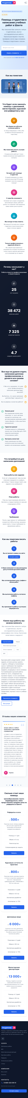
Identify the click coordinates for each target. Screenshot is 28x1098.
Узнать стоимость (13, 53)
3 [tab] (12, 785)
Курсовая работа (7, 641)
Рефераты (4, 1058)
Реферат (18, 641)
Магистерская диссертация (9, 645)
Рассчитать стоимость (10, 698)
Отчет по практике (7, 649)
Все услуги (6, 703)
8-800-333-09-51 (19, 57)
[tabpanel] (14, 749)
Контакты (3, 1074)
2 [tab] (9, 785)
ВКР (4, 653)
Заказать (14, 853)
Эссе (18, 649)
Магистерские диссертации (8, 1052)
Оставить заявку (14, 557)
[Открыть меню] (25, 2)
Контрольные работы (6, 1060)
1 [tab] (6, 785)
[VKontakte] (2, 1038)
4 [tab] (15, 785)
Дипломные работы (6, 1046)
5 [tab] (18, 785)
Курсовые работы (6, 1055)
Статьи (3, 1063)
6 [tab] (20, 785)
